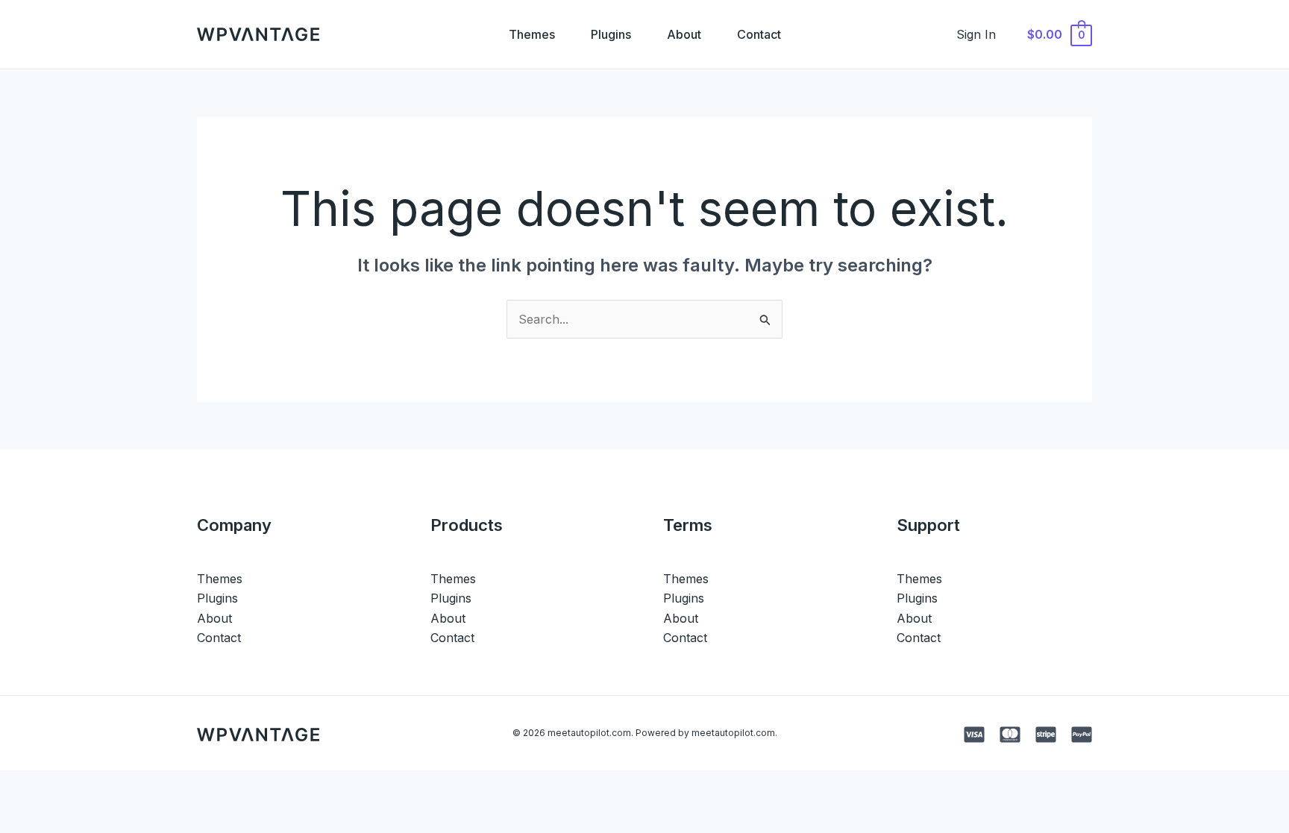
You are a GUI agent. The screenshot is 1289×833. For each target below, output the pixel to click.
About (684, 34)
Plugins (611, 34)
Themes (532, 34)
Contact (759, 34)
